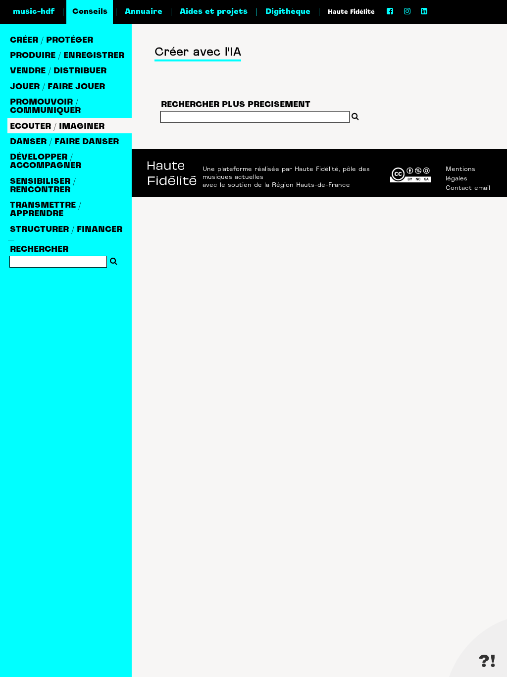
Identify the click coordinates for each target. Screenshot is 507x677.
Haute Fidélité (351, 12)
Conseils (89, 11)
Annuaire (143, 11)
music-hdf (33, 11)
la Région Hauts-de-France (307, 185)
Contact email (468, 188)
